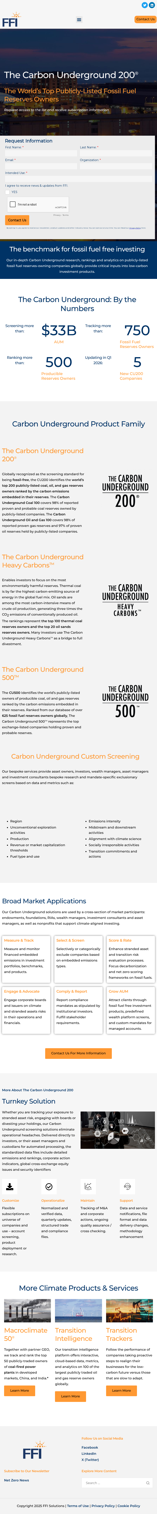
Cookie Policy (129, 1506)
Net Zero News (16, 1480)
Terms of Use (78, 1506)
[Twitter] (145, 5)
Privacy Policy (103, 1506)
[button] (79, 19)
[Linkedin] (152, 5)
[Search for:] (117, 1483)
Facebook (90, 1448)
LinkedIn (89, 1454)
